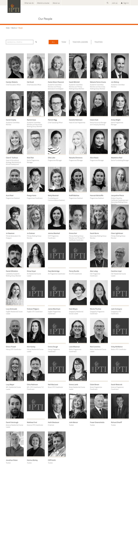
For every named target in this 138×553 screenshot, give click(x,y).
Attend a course (43, 3)
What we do (29, 3)
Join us (114, 3)
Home (7, 28)
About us (56, 3)
